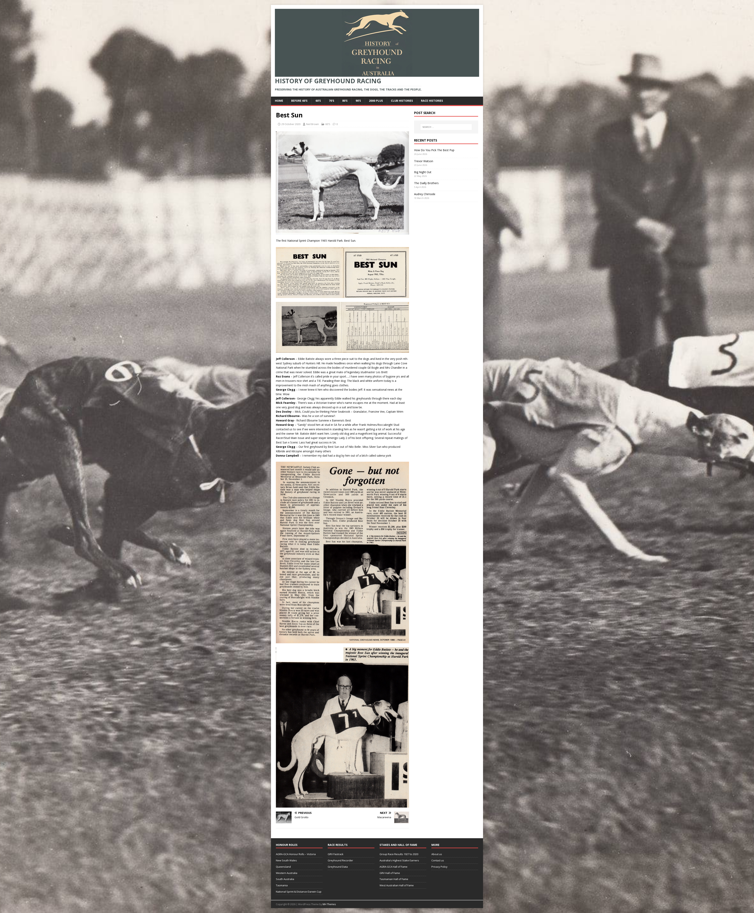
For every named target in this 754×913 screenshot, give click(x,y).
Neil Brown (312, 124)
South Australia (285, 879)
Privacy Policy (439, 866)
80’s (345, 100)
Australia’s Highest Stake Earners (399, 860)
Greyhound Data (338, 866)
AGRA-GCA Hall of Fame (393, 866)
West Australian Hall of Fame (397, 885)
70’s (331, 100)
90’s (358, 100)
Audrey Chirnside (424, 194)
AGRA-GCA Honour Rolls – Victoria (296, 854)
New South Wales (286, 860)
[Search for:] (446, 127)
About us (436, 854)
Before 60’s (299, 100)
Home (279, 100)
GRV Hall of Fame (390, 873)
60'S (327, 124)
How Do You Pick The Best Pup (434, 150)
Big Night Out (422, 172)
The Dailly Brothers (426, 183)
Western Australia (286, 873)
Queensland (283, 866)
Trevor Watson (423, 161)
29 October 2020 (290, 124)
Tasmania (282, 885)
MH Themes (329, 904)
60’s (318, 100)
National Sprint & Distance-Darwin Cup (298, 891)
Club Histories (402, 100)
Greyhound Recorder (340, 860)
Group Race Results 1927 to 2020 (399, 854)
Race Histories (432, 100)
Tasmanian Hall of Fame (394, 879)
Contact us (437, 860)
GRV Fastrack (335, 854)
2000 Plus (376, 100)
